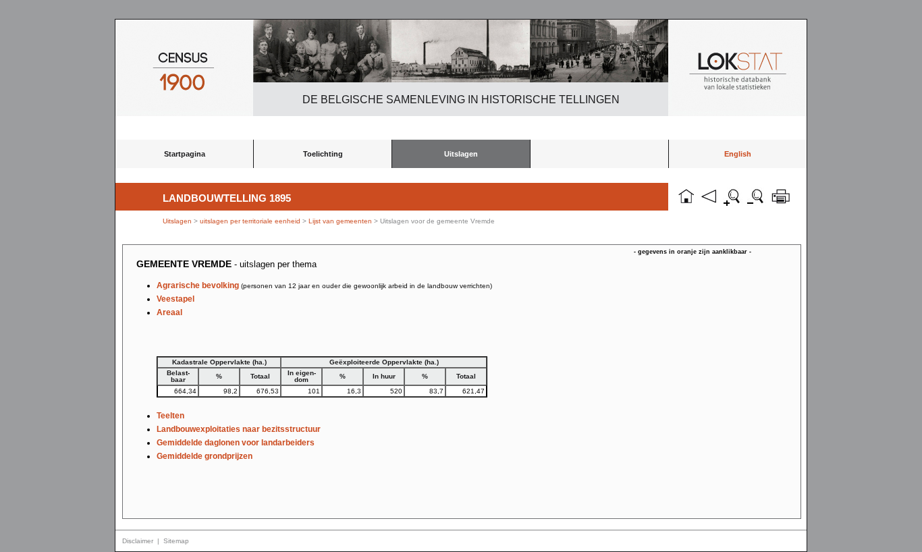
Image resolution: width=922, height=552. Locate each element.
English (737, 154)
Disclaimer (137, 541)
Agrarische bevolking (324, 285)
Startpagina (184, 154)
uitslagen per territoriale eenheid (251, 221)
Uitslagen (461, 154)
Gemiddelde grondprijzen (204, 456)
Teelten (170, 415)
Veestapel (175, 299)
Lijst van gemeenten (340, 221)
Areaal (169, 312)
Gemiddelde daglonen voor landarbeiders (236, 442)
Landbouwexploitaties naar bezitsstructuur (239, 429)
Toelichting (323, 154)
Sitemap (176, 541)
